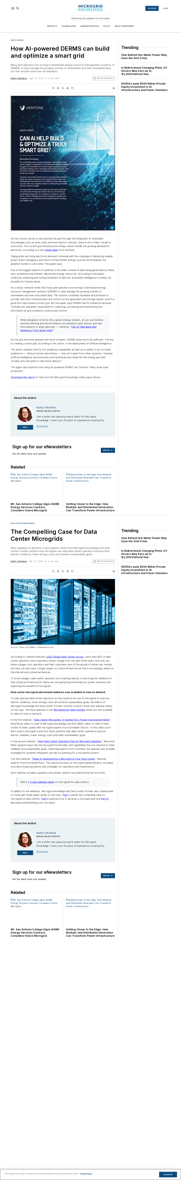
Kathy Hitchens (19, 78)
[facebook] (53, 88)
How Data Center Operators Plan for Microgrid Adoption (69, 741)
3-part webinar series (42, 782)
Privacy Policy (86, 1174)
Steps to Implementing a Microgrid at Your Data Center (64, 759)
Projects (52, 26)
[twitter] (62, 88)
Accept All (168, 1174)
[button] (13, 8)
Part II (44, 798)
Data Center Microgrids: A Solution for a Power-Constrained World (71, 719)
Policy (106, 26)
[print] (113, 88)
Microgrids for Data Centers (69, 709)
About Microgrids (124, 26)
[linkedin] (58, 88)
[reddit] (67, 88)
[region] (90, 1174)
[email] (72, 88)
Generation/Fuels (89, 26)
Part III (104, 798)
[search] (18, 8)
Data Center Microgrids (23, 523)
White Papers (17, 40)
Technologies (68, 26)
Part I (66, 795)
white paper (51, 250)
